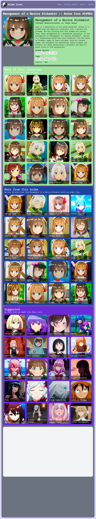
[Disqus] (48, 451)
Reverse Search (70, 4)
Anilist (38, 62)
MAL (46, 62)
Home (59, 4)
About (82, 4)
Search (91, 4)
